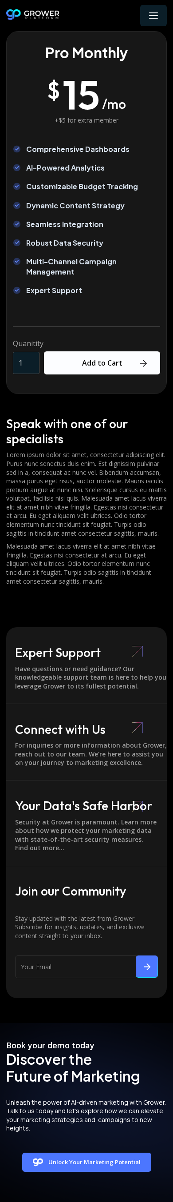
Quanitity (28, 343)
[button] (153, 15)
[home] (32, 15)
